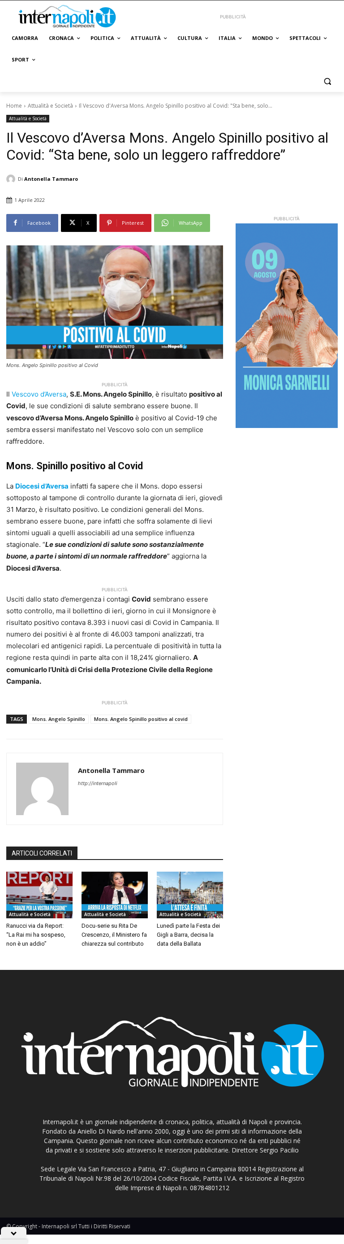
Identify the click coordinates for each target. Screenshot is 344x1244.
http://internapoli (97, 783)
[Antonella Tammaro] (12, 179)
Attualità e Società (50, 105)
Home (14, 105)
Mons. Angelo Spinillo (58, 719)
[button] (327, 81)
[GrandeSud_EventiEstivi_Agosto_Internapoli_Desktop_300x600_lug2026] (287, 325)
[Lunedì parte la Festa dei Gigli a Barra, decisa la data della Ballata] (190, 895)
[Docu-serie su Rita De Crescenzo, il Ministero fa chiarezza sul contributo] (115, 895)
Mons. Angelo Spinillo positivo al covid (141, 719)
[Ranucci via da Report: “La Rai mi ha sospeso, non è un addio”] (39, 895)
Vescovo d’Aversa (39, 394)
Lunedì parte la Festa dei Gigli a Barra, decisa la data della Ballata (188, 934)
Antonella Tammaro (51, 178)
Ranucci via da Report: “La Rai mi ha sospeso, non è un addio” (35, 934)
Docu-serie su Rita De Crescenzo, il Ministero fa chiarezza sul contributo (114, 934)
